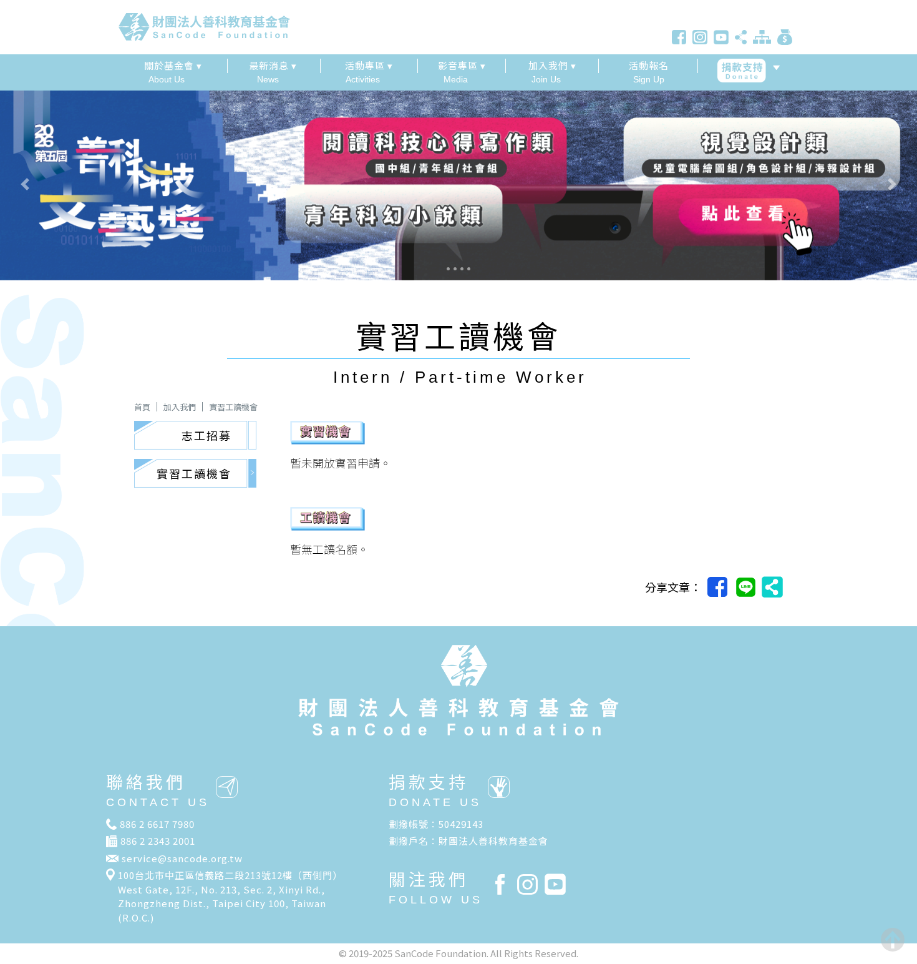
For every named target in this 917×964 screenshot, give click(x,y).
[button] (69, 184)
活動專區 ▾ (369, 65)
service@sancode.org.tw (182, 858)
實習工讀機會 (233, 407)
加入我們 (179, 407)
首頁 (142, 407)
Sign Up (649, 71)
